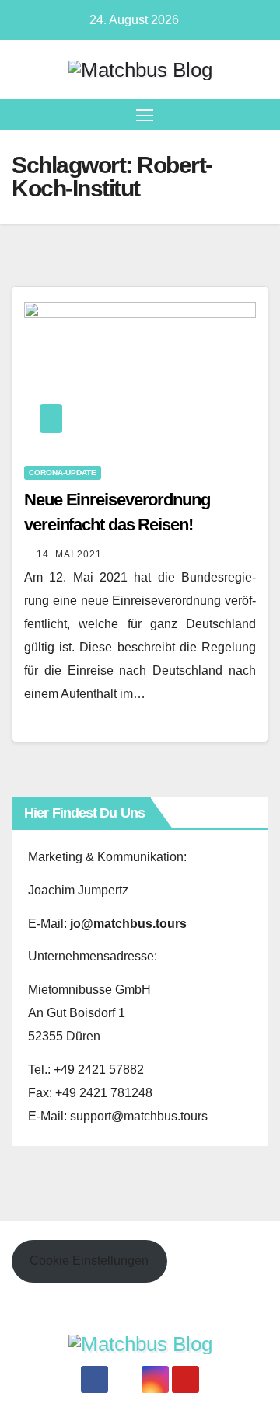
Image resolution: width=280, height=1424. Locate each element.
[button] (259, 114)
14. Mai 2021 (69, 554)
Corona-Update (62, 472)
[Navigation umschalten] (145, 115)
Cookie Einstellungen (89, 1260)
